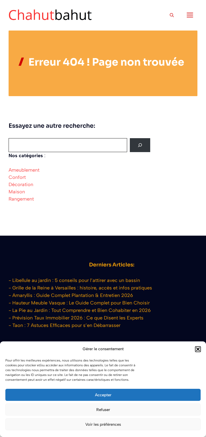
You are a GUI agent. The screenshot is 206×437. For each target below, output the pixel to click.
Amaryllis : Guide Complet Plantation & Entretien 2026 (72, 295)
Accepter (103, 395)
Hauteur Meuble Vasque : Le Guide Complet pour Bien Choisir (81, 303)
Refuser (103, 409)
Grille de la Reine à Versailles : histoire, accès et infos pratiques (82, 288)
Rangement (21, 199)
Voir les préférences (103, 424)
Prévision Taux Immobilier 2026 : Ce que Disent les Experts (78, 318)
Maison (17, 192)
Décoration (21, 184)
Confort (17, 177)
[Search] (140, 145)
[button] (198, 349)
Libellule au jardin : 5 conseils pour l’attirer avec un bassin (76, 280)
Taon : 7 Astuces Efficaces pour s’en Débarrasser (66, 325)
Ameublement (24, 170)
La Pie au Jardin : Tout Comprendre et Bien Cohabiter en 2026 (81, 310)
